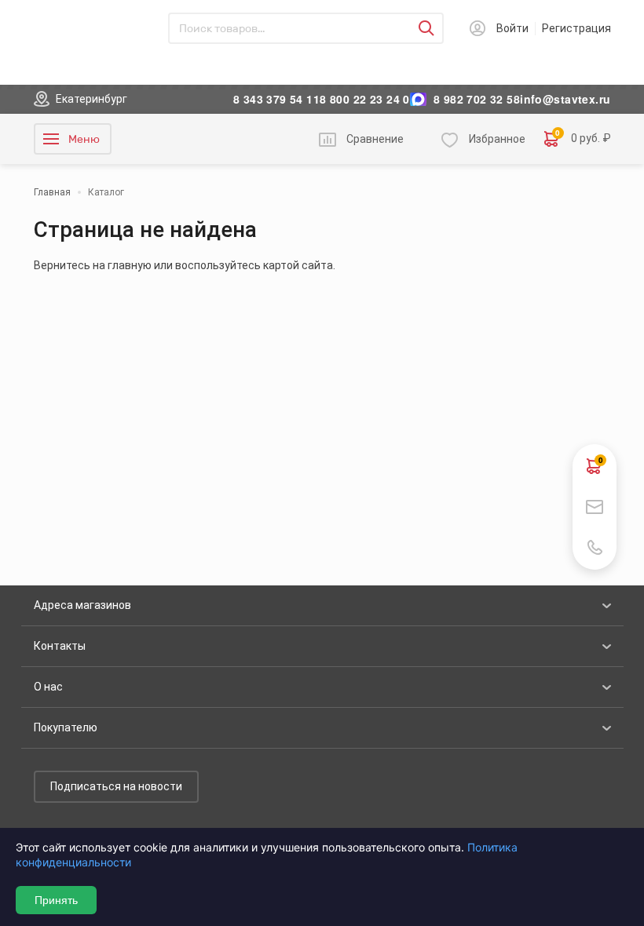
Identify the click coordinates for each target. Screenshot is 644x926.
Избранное (497, 139)
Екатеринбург (91, 99)
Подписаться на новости (116, 786)
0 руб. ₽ (583, 137)
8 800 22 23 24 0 (365, 99)
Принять (56, 900)
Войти (512, 28)
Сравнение (375, 139)
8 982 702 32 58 (477, 99)
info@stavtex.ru (565, 99)
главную (130, 265)
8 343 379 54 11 (276, 99)
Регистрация (576, 28)
